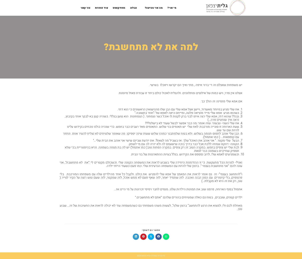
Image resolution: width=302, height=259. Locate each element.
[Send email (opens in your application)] (57, 7)
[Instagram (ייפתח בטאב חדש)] (62, 7)
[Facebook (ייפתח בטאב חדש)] (67, 7)
